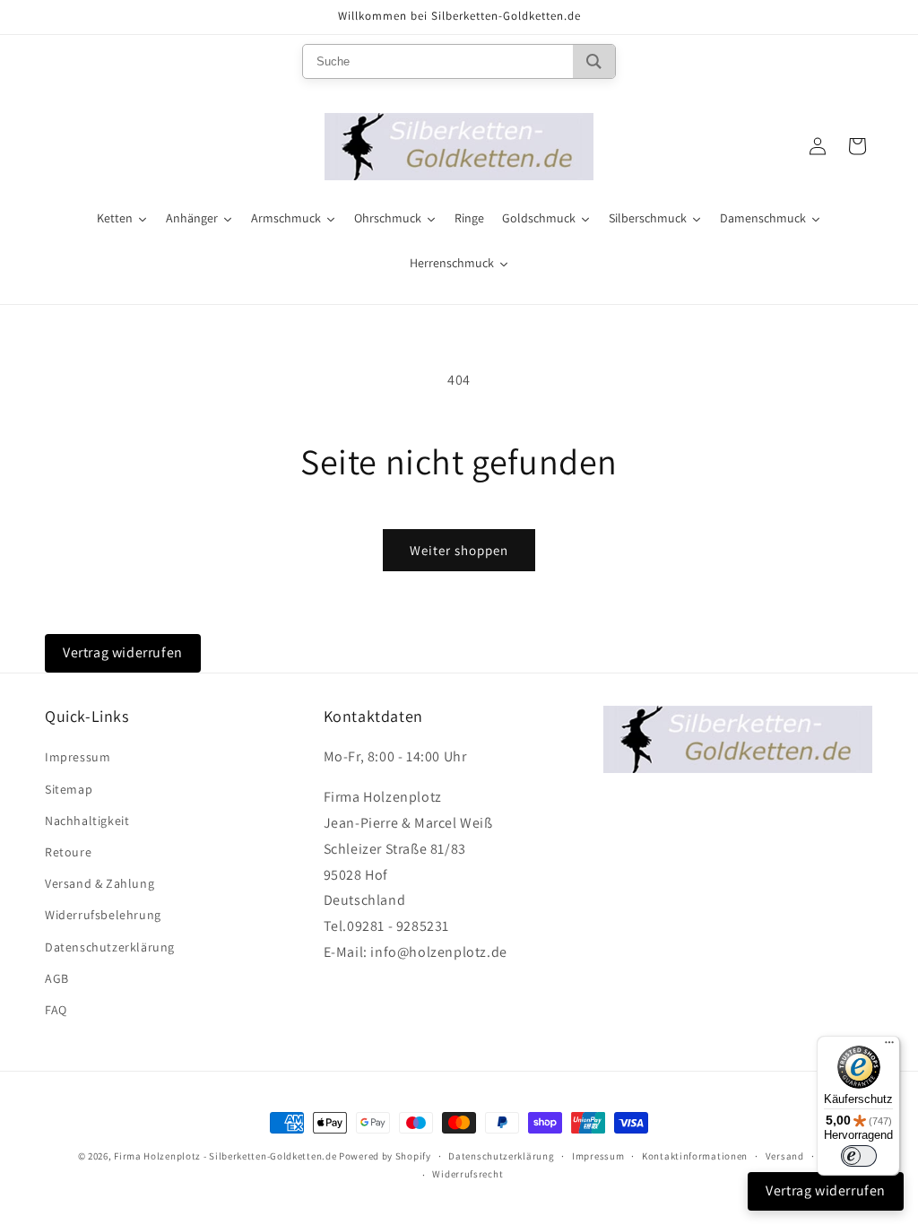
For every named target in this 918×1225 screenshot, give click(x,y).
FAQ (56, 1010)
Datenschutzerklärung (110, 947)
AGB (57, 978)
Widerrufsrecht (467, 1174)
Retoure (68, 852)
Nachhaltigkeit (87, 820)
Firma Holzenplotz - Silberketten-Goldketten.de (226, 1156)
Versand (785, 1156)
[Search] (594, 61)
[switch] (859, 1156)
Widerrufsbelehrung (103, 915)
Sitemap (68, 789)
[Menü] (889, 1046)
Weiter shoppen (459, 550)
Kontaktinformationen (695, 1156)
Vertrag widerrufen (123, 652)
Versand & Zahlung (99, 883)
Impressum (77, 757)
